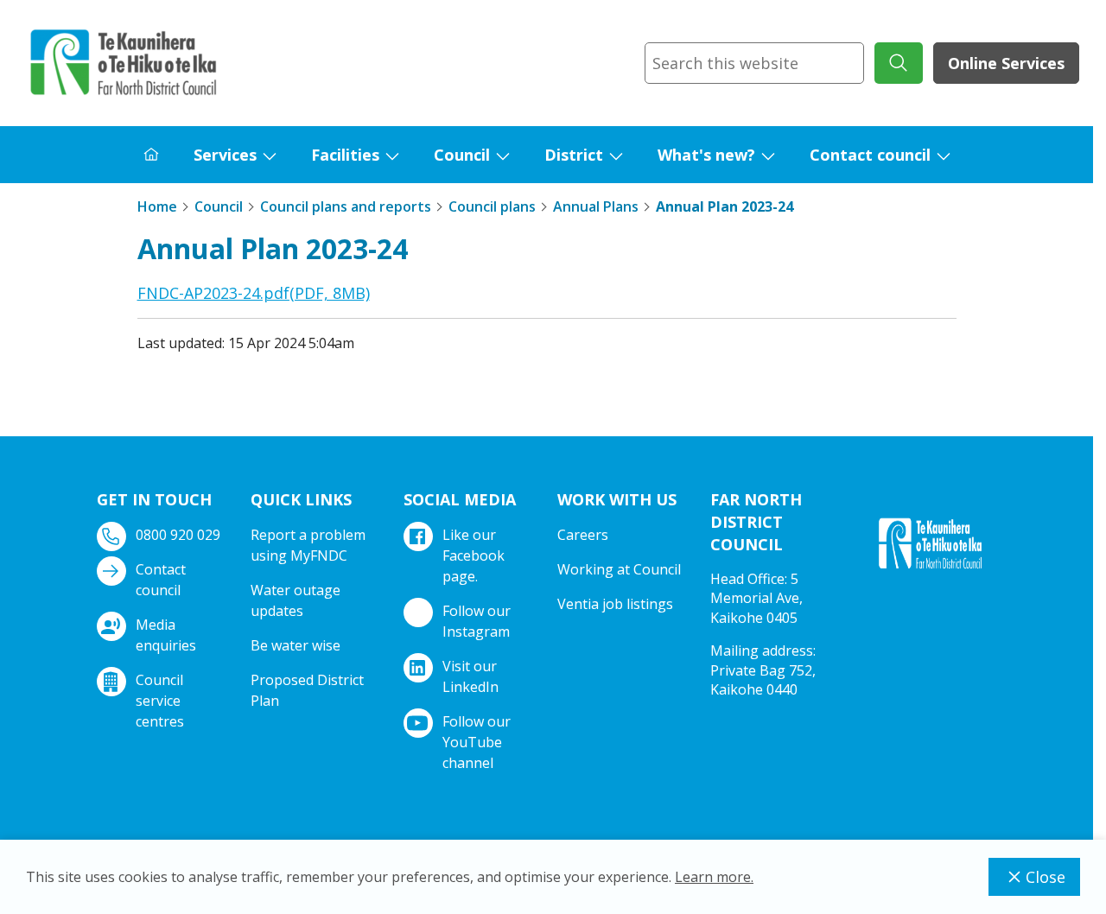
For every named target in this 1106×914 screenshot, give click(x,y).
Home (157, 206)
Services (225, 154)
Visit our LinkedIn (470, 676)
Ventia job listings (615, 603)
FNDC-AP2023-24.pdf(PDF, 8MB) (253, 292)
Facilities (345, 154)
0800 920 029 (178, 534)
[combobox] (754, 63)
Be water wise (295, 645)
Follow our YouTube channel (476, 742)
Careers (582, 534)
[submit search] (898, 63)
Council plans (492, 206)
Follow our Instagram (476, 621)
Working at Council (619, 569)
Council (462, 154)
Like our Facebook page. (473, 555)
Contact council (870, 154)
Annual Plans (596, 206)
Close (1045, 876)
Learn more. (714, 876)
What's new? (706, 154)
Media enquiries (166, 635)
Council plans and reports (345, 206)
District (573, 154)
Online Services (1006, 63)
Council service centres (160, 700)
